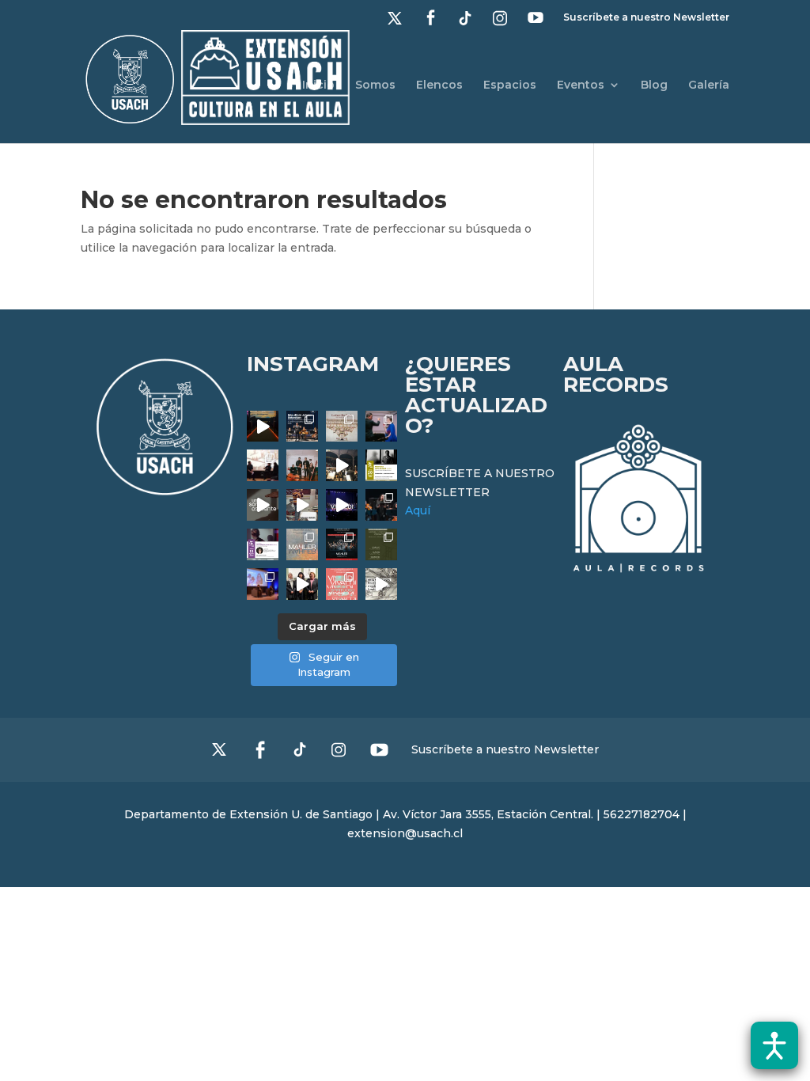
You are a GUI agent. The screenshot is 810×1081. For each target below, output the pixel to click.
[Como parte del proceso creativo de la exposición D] (381, 584)
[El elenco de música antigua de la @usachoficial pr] (342, 426)
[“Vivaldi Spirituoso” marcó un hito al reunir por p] (342, 505)
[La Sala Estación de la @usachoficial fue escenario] (262, 465)
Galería (708, 85)
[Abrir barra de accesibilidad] (774, 1045)
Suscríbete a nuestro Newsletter (646, 18)
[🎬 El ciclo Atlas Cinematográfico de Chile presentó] (262, 584)
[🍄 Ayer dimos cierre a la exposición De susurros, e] (302, 584)
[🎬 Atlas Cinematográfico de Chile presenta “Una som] (262, 544)
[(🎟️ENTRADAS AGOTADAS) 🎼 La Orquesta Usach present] (302, 544)
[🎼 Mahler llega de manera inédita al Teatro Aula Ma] (302, 505)
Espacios (509, 85)
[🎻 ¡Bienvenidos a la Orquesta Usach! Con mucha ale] (302, 465)
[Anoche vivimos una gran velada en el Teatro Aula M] (381, 505)
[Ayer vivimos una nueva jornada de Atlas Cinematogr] (262, 426)
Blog (654, 85)
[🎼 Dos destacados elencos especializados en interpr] (342, 584)
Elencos (439, 85)
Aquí (417, 510)
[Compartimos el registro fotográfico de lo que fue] (381, 426)
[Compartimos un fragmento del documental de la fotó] (262, 505)
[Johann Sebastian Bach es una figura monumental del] (302, 426)
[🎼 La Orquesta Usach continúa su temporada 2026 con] (342, 544)
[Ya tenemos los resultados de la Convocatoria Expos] (381, 544)
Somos (375, 85)
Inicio (318, 85)
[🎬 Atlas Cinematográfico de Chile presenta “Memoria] (381, 465)
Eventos (580, 85)
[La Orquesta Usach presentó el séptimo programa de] (342, 465)
